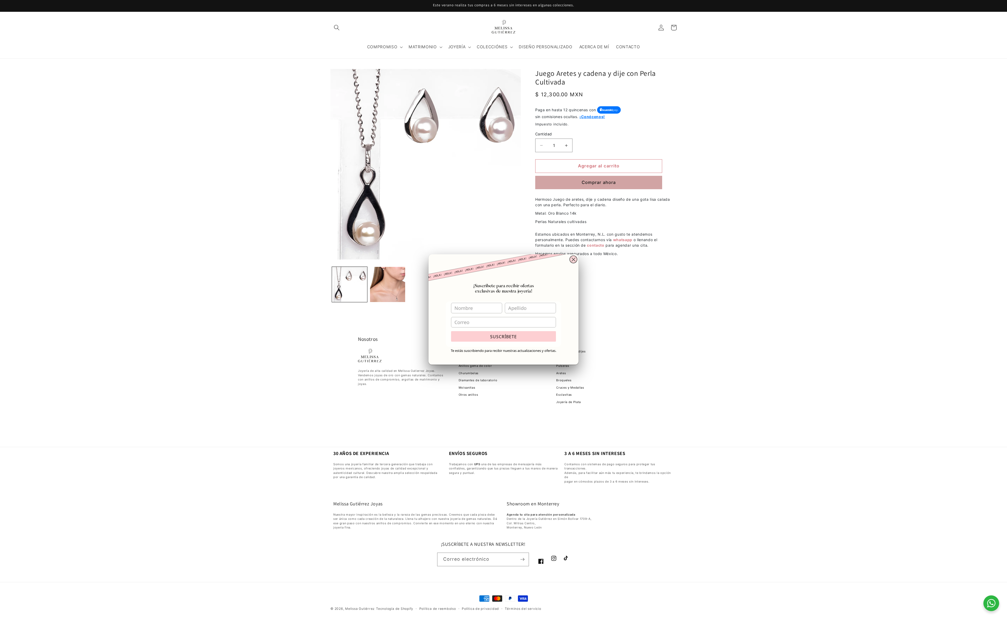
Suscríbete (503, 337)
